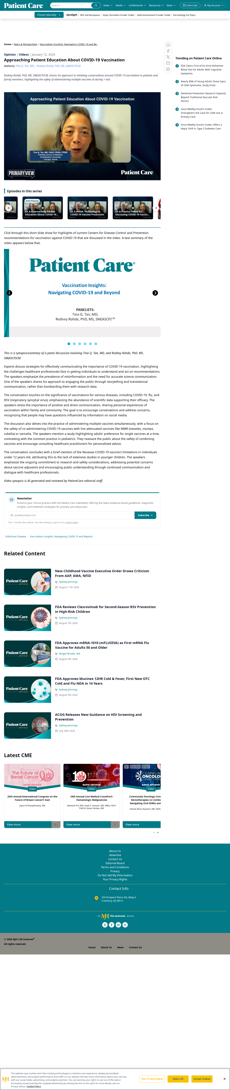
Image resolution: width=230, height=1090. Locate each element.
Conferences (136, 5)
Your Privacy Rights (115, 879)
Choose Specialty (46, 14)
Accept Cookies (202, 1078)
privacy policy (71, 522)
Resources (155, 5)
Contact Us (115, 859)
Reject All (178, 1078)
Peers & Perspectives (25, 44)
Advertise (115, 855)
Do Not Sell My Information (115, 875)
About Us (115, 851)
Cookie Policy (34, 1086)
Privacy (115, 871)
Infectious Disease (15, 536)
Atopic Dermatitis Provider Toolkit (118, 15)
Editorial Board (115, 863)
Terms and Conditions (115, 867)
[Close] (224, 1079)
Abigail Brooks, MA (69, 653)
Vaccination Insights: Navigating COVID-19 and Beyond (61, 536)
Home (7, 44)
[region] (115, 1079)
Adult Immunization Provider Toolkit (153, 15)
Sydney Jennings (68, 581)
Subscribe (143, 515)
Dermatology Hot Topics (184, 15)
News (106, 5)
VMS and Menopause (90, 15)
